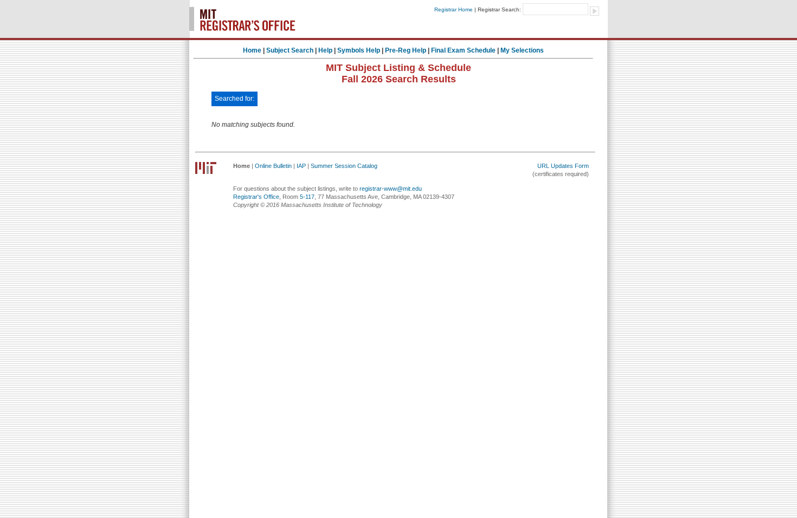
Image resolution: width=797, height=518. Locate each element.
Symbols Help (358, 50)
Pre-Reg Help (405, 50)
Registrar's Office (256, 196)
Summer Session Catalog (344, 166)
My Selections (522, 50)
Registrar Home (453, 9)
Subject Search (289, 50)
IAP (301, 166)
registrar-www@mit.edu (390, 188)
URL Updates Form (563, 166)
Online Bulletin (273, 166)
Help (325, 50)
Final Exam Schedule (463, 50)
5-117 (307, 196)
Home (252, 50)
